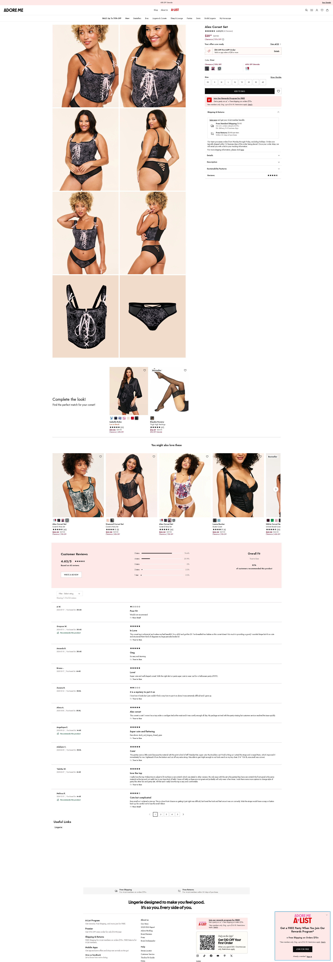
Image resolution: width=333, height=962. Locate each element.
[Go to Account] (316, 10)
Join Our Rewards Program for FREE (229, 98)
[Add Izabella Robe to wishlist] (144, 370)
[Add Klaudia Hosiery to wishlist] (185, 370)
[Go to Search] (306, 10)
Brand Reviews (146, 934)
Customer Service (147, 954)
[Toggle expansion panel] (278, 112)
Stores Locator (146, 950)
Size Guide (276, 77)
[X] (231, 956)
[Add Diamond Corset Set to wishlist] (154, 456)
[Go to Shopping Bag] (327, 10)
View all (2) (274, 44)
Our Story (144, 924)
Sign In (309, 957)
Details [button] (250, 105)
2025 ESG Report (148, 927)
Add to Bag (239, 91)
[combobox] (70, 593)
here (242, 149)
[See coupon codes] (311, 10)
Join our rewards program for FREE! (224, 920)
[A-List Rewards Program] (175, 10)
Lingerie (58, 827)
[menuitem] (111, 18)
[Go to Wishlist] (322, 10)
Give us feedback (93, 955)
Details (276, 51)
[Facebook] (211, 956)
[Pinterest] (224, 956)
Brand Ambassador (148, 941)
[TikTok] (204, 956)
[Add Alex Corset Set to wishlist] (278, 91)
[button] (219, 31)
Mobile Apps (91, 947)
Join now (213, 120)
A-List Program (92, 920)
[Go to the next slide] (275, 489)
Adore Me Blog (147, 930)
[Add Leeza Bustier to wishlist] (260, 456)
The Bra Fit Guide (147, 957)
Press (143, 937)
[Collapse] (327, 915)
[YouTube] (218, 956)
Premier (89, 928)
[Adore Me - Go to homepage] (13, 10)
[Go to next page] (183, 814)
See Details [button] (326, 2)
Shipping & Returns (94, 936)
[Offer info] (223, 39)
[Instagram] (197, 956)
